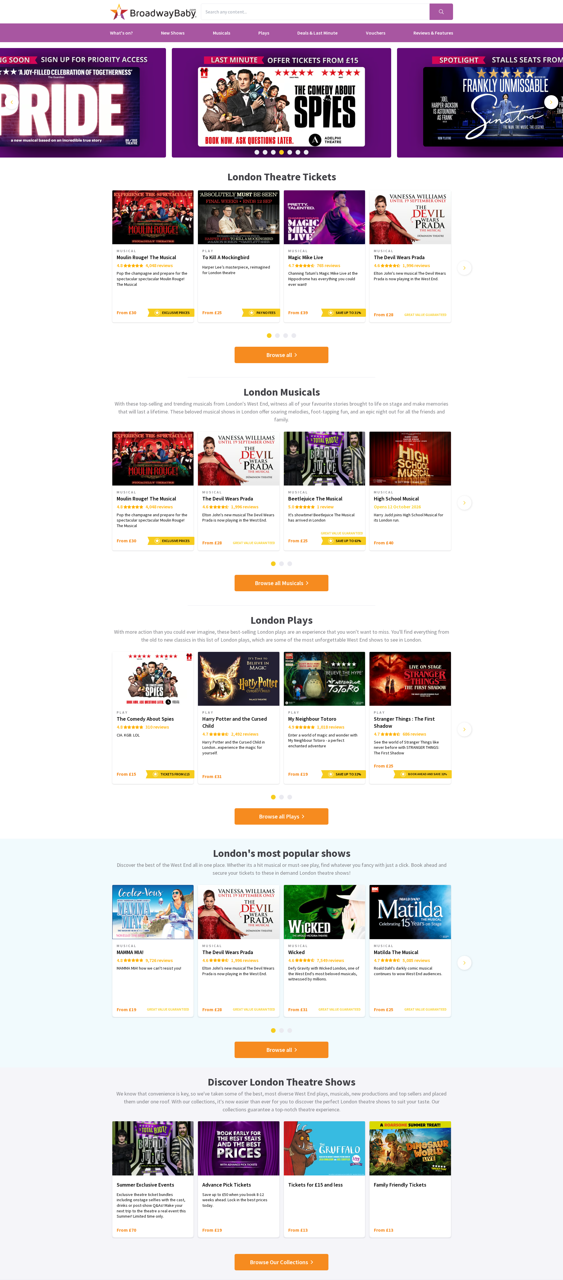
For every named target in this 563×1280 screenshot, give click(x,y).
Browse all (279, 354)
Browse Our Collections (279, 1262)
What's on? (121, 33)
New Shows (172, 33)
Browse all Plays (279, 816)
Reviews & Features (433, 33)
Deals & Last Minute (317, 33)
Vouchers (375, 33)
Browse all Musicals (279, 583)
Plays (263, 33)
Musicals (221, 33)
